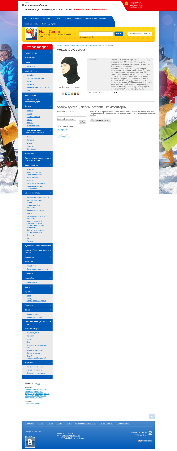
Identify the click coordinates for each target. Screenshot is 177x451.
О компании (34, 18)
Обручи (29, 213)
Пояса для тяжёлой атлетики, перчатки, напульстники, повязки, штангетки (36, 224)
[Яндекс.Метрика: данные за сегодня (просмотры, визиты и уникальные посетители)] (145, 441)
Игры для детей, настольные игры (38, 323)
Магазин (78, 18)
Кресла (29, 114)
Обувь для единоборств (36, 183)
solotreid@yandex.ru (71, 435)
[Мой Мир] (75, 93)
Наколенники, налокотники (37, 269)
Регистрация (62, 130)
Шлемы (29, 143)
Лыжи (29, 342)
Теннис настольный (34, 317)
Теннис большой (33, 314)
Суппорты (31, 235)
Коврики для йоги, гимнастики (34, 206)
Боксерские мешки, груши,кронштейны (34, 173)
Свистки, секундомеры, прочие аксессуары (36, 231)
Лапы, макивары (33, 177)
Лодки (27, 62)
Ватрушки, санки (33, 333)
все (38, 384)
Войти (82, 122)
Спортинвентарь (32, 193)
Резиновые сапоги (32, 404)
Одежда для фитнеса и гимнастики (36, 217)
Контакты (67, 18)
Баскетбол (29, 278)
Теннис (28, 310)
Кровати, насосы (33, 117)
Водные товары (32, 71)
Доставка (46, 18)
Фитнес (29, 238)
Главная (25, 18)
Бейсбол (29, 273)
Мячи (29, 296)
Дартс (27, 287)
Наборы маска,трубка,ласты (38, 87)
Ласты (29, 81)
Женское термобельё (35, 370)
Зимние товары (32, 328)
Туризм (28, 106)
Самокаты (31, 140)
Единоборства (31, 165)
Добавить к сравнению (72, 87)
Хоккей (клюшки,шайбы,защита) (36, 357)
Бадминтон (30, 257)
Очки (28, 90)
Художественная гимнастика (38, 246)
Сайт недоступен (49, 24)
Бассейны (30, 75)
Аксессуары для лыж (35, 350)
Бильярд (29, 305)
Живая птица (31, 53)
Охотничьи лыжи (33, 353)
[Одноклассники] (72, 93)
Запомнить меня (65, 126)
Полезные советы (31, 24)
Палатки (30, 111)
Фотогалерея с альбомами (95, 18)
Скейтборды (31, 149)
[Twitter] (69, 93)
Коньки (29, 339)
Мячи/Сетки (31, 266)
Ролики (29, 137)
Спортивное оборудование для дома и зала (37, 159)
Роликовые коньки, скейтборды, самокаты (35, 131)
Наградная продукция (35, 210)
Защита (30, 146)
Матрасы (30, 84)
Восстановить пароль (100, 120)
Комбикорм (30, 57)
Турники (30, 241)
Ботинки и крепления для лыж (37, 346)
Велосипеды (30, 95)
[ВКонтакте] (66, 93)
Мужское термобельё (35, 367)
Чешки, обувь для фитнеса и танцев (38, 251)
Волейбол (29, 261)
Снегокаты (31, 336)
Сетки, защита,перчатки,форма (36, 300)
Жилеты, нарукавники (35, 78)
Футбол (28, 291)
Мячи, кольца (32, 282)
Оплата (57, 18)
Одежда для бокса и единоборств (34, 187)
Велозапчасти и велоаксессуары (32, 100)
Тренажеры (30, 153)
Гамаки (29, 120)
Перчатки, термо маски (36, 373)
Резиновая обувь (33, 126)
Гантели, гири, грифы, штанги (35, 201)
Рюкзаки (30, 123)
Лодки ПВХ (31, 66)
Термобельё (30, 362)
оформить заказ (135, 8)
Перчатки (30, 169)
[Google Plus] (77, 93)
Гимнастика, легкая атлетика (38, 197)
